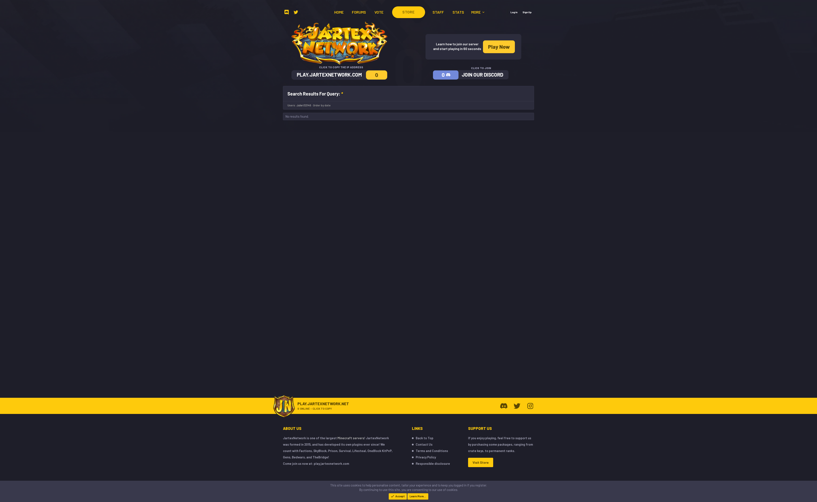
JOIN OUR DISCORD (482, 74)
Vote (378, 12)
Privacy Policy (426, 457)
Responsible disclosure (433, 463)
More (476, 12)
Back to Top (424, 438)
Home (339, 12)
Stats (458, 12)
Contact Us (424, 444)
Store (408, 12)
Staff (438, 12)
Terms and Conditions (432, 451)
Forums (359, 12)
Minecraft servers (350, 438)
